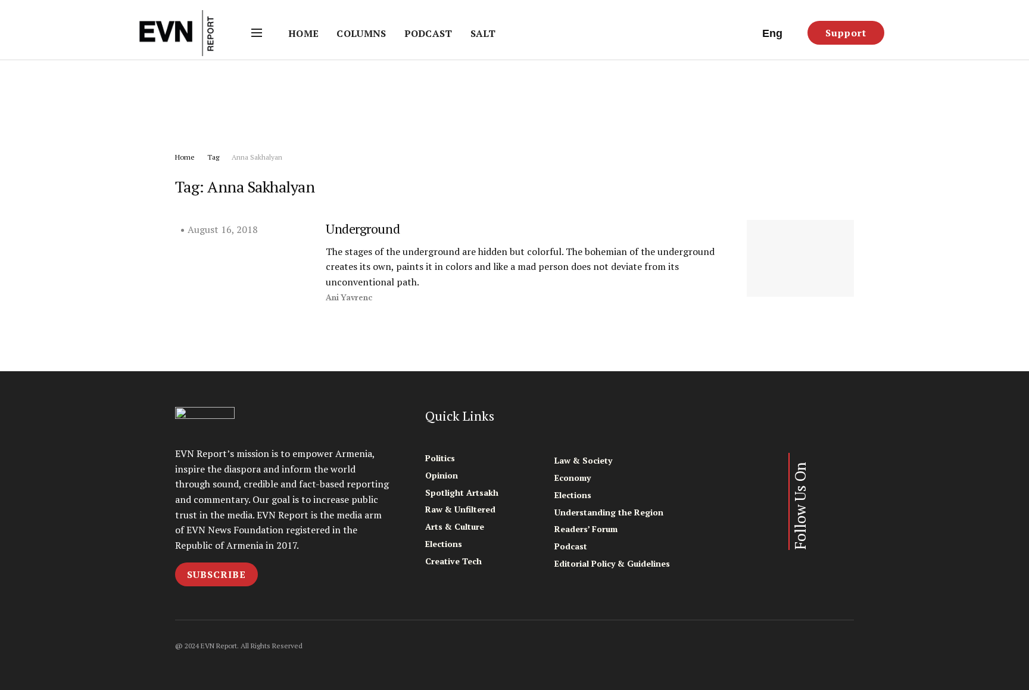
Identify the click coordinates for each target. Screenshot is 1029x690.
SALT (482, 33)
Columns (361, 33)
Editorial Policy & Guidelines (612, 563)
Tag (213, 157)
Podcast (428, 33)
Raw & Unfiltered (460, 509)
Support (845, 32)
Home (303, 33)
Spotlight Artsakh (461, 492)
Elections (443, 543)
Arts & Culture (454, 526)
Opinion (441, 475)
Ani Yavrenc (349, 297)
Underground (363, 228)
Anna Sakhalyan (257, 157)
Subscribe (216, 574)
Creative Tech (453, 561)
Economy (572, 477)
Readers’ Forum (586, 528)
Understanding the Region (608, 512)
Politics (440, 458)
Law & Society (583, 460)
